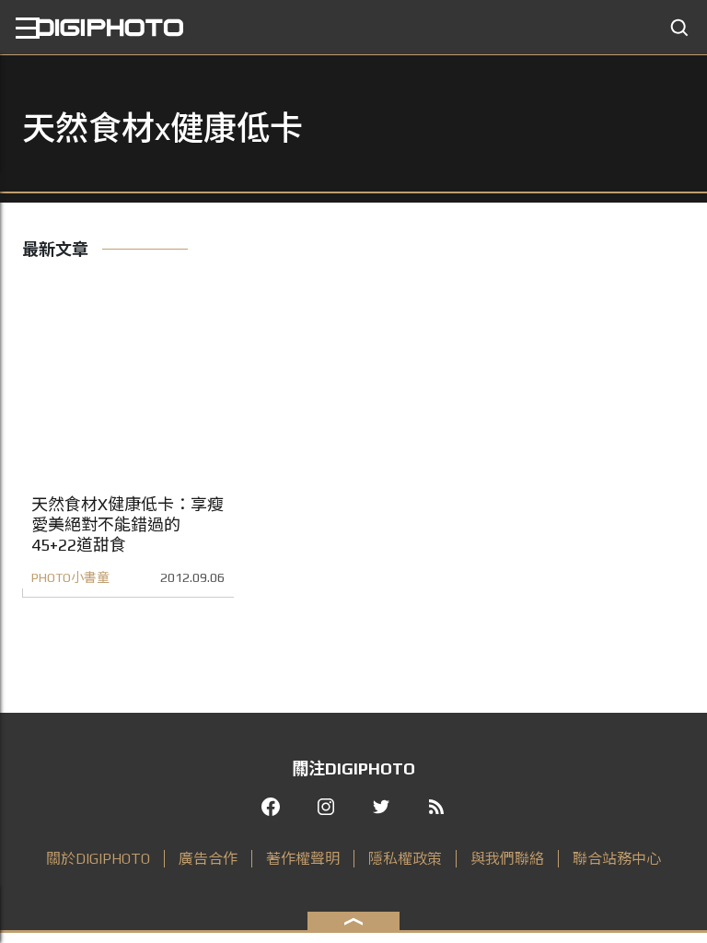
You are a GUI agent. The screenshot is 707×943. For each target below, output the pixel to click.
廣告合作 (208, 858)
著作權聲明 (303, 858)
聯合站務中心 (617, 858)
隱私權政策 (405, 858)
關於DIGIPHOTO (98, 858)
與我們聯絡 (507, 858)
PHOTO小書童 (70, 577)
